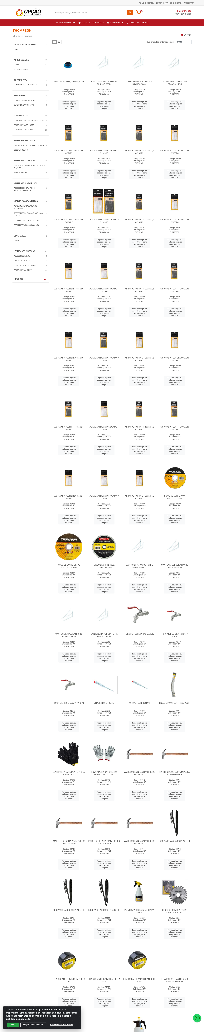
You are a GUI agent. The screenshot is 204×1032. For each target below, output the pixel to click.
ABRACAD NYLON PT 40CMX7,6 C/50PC (68, 152)
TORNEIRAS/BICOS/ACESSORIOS (26, 225)
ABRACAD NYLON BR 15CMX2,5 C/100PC (174, 221)
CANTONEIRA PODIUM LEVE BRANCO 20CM (104, 83)
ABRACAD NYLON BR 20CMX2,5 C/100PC (68, 497)
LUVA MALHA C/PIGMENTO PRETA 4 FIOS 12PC (69, 773)
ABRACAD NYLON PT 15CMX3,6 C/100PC (139, 428)
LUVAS (16, 241)
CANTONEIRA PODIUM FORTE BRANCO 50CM (68, 635)
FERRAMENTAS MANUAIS (23, 130)
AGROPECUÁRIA (21, 60)
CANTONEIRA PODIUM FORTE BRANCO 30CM (139, 566)
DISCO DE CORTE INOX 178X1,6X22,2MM (104, 566)
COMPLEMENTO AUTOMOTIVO (25, 85)
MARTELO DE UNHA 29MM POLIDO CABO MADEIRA (139, 842)
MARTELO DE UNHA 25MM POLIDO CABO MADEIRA (139, 773)
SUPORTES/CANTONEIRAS (24, 105)
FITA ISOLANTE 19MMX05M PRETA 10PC (104, 980)
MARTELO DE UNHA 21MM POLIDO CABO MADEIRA (104, 842)
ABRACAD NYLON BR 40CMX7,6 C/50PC (104, 290)
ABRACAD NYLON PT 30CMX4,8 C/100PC (139, 152)
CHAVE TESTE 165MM (139, 703)
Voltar (187, 35)
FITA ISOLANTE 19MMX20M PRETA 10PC (69, 980)
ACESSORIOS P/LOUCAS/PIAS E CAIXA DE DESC (28, 214)
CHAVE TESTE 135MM (104, 703)
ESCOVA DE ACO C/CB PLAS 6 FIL (104, 910)
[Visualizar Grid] (54, 42)
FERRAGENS (19, 95)
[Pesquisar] (130, 12)
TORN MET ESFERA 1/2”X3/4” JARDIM (174, 635)
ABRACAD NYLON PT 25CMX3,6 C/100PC (174, 290)
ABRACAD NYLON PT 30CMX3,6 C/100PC (104, 152)
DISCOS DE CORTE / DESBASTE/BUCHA (29, 145)
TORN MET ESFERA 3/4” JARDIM (69, 703)
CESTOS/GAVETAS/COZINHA (25, 265)
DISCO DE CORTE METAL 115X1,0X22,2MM (69, 566)
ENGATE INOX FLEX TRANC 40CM (174, 703)
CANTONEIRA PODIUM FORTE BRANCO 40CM (174, 566)
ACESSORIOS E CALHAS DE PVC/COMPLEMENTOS (24, 189)
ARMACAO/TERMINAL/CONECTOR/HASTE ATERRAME (30, 166)
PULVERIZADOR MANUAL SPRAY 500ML (139, 911)
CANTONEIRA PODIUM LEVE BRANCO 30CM (139, 83)
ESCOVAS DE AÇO (21, 150)
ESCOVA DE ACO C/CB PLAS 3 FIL (174, 841)
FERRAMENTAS (21, 116)
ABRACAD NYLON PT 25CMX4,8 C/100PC (174, 428)
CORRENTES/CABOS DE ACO (25, 100)
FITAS (16, 49)
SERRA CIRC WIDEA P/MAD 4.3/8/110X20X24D (174, 911)
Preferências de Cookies (61, 1025)
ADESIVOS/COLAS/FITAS (25, 44)
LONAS (16, 65)
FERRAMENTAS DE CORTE (24, 125)
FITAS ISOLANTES (20, 173)
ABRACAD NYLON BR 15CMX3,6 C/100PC (68, 290)
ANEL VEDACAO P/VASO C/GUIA (69, 81)
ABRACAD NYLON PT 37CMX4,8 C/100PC (104, 359)
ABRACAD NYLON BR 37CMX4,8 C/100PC (104, 497)
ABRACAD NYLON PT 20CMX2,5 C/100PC (139, 290)
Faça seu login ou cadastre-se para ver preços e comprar (69, 105)
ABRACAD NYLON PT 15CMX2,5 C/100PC (68, 428)
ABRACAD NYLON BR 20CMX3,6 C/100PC (104, 428)
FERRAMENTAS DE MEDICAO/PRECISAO (29, 120)
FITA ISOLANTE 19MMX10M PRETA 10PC (139, 980)
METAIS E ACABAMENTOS (26, 201)
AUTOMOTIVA (20, 80)
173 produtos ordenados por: (160, 42)
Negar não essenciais (33, 1025)
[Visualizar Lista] (59, 42)
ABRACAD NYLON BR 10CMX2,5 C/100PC (104, 221)
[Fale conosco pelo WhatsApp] (197, 1018)
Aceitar (13, 1025)
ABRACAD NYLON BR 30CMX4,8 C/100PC (68, 359)
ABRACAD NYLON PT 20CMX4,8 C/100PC (139, 221)
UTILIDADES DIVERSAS (24, 251)
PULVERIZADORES (21, 69)
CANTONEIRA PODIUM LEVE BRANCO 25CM (174, 83)
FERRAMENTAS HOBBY (23, 270)
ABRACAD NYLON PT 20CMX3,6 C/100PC (68, 221)
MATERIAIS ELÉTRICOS (24, 161)
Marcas (19, 279)
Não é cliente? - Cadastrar (181, 3)
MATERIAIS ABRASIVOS (24, 140)
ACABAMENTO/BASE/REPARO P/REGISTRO (25, 207)
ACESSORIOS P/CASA (22, 256)
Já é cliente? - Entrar (152, 3)
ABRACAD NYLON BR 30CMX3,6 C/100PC (174, 359)
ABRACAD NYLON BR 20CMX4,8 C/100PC (174, 152)
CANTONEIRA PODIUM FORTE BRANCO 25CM (104, 635)
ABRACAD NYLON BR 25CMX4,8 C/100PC (139, 497)
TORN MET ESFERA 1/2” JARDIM (139, 634)
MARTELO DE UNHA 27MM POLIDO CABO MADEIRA (69, 842)
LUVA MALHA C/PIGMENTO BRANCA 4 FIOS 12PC (104, 773)
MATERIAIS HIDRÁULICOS (25, 183)
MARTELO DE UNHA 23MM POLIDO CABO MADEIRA (174, 773)
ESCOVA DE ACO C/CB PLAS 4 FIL (69, 910)
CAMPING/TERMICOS (22, 261)
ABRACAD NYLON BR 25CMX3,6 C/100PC (139, 359)
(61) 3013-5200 (184, 14)
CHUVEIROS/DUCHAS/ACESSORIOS (27, 220)
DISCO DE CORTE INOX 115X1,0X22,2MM (174, 497)
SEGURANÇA (20, 236)
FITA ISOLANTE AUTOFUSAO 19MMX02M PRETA (175, 980)
